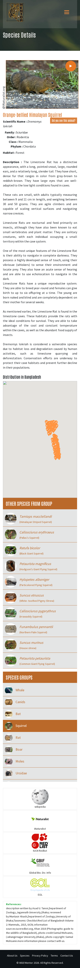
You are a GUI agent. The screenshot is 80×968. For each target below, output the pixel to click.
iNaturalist (40, 828)
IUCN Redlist (40, 850)
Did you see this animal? (63, 120)
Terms (54, 955)
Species (25, 955)
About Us (12, 955)
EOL (40, 894)
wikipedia (40, 806)
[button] (49, 434)
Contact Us (66, 955)
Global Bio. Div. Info (40, 872)
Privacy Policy (40, 955)
